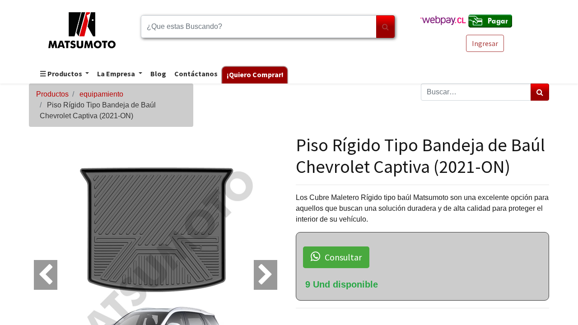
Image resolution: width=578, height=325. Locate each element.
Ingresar (485, 43)
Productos (52, 94)
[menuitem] (158, 74)
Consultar (343, 257)
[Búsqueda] (385, 26)
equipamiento (101, 94)
